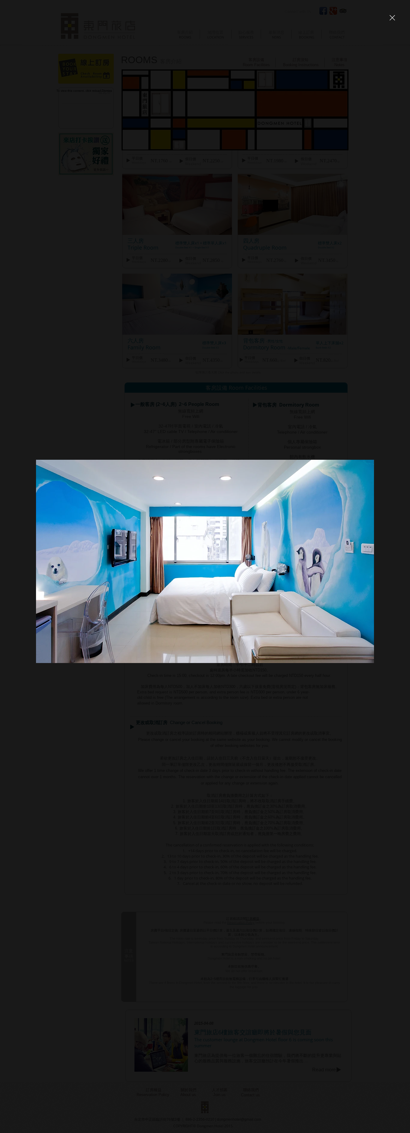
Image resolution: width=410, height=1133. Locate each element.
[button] (392, 17)
